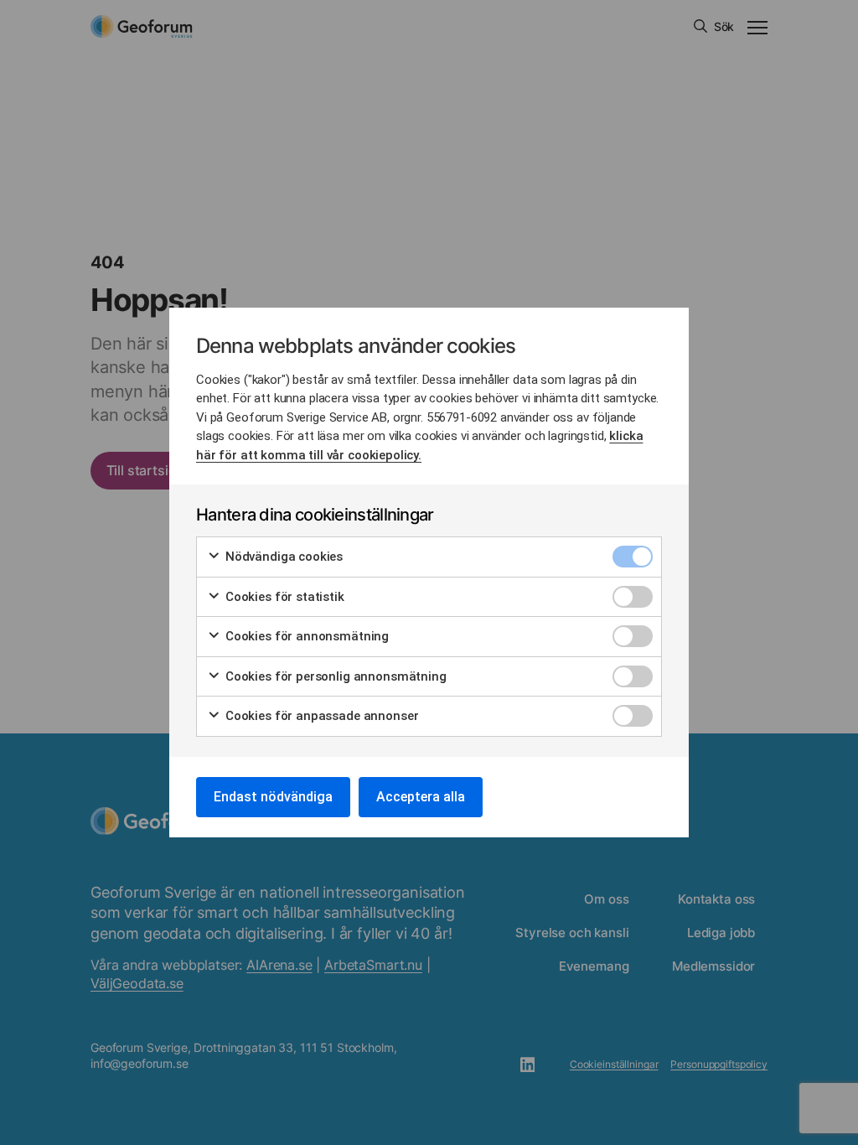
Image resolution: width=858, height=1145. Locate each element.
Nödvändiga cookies (282, 556)
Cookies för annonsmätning (305, 636)
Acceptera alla (420, 797)
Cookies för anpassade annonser (320, 715)
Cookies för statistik (283, 596)
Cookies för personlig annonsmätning (334, 676)
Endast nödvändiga (273, 797)
